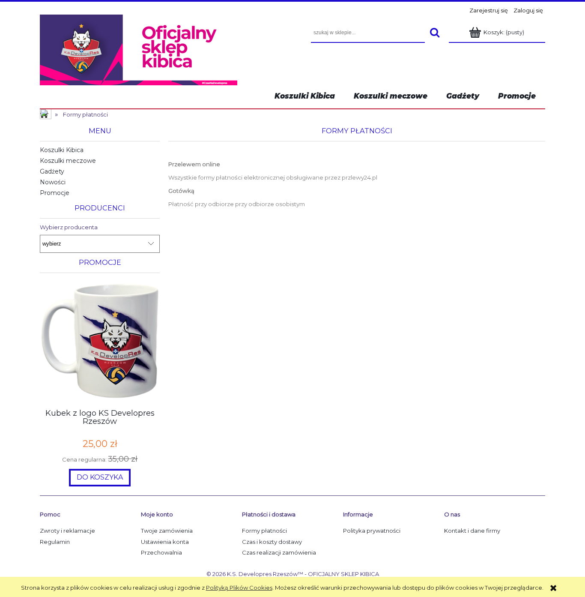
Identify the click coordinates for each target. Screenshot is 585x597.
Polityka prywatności (371, 530)
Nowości (53, 182)
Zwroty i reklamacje (67, 530)
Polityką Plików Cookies (239, 587)
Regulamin (55, 541)
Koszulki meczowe (68, 161)
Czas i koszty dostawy (272, 541)
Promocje (54, 193)
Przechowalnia (161, 552)
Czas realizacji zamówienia (279, 552)
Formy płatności (264, 530)
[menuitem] (517, 96)
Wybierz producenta (69, 227)
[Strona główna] (138, 49)
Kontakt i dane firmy (472, 530)
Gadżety (52, 171)
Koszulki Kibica (62, 150)
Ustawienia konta (165, 541)
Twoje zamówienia (167, 530)
